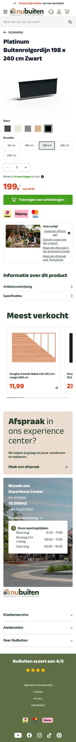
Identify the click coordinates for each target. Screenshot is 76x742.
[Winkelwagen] (67, 11)
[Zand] (38, 128)
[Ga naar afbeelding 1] (33, 110)
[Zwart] (48, 128)
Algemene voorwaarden (38, 685)
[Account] (59, 11)
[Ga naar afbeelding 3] (40, 110)
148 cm (29, 145)
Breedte (8, 138)
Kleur (6, 121)
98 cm (11, 145)
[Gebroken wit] (18, 128)
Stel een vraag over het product (54, 241)
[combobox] (38, 22)
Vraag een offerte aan (55, 233)
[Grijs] (28, 128)
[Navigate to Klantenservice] (51, 11)
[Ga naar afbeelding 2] (36, 110)
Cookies (38, 692)
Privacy (38, 698)
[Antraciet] (7, 128)
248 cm (64, 145)
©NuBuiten (38, 705)
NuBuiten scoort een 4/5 (38, 661)
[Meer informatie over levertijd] (42, 176)
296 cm (11, 155)
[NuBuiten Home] (26, 12)
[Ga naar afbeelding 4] (43, 110)
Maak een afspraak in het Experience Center (56, 249)
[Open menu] (5, 11)
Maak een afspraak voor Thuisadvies (54, 258)
